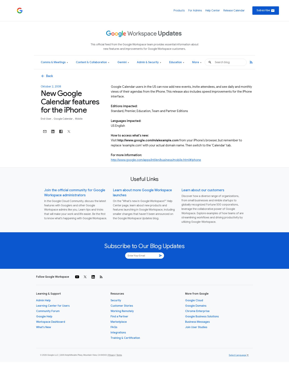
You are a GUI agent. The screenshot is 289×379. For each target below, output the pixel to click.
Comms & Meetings (54, 62)
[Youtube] (77, 277)
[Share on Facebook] (61, 131)
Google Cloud (194, 300)
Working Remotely (122, 311)
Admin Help (43, 300)
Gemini (123, 62)
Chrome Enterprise (197, 311)
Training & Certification (125, 338)
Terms (119, 355)
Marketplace (119, 322)
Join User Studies (196, 327)
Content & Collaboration (92, 62)
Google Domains (195, 305)
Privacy (111, 355)
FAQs (114, 327)
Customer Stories (122, 305)
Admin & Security (149, 62)
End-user (46, 118)
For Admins (195, 10)
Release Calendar (234, 10)
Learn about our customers (202, 190)
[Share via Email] (45, 131)
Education (176, 62)
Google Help (44, 316)
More (196, 62)
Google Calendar (63, 118)
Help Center (212, 10)
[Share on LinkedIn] (53, 131)
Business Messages (197, 322)
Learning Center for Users (53, 305)
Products (179, 10)
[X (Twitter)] (85, 277)
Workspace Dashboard (50, 322)
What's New (43, 327)
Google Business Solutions (202, 316)
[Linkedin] (93, 277)
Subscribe (266, 11)
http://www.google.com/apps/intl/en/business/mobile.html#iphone (156, 160)
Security (116, 300)
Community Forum (48, 311)
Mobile (78, 118)
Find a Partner (119, 316)
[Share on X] (69, 131)
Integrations (118, 332)
